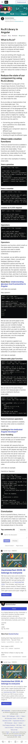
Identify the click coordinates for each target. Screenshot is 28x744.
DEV (8, 733)
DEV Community (6, 710)
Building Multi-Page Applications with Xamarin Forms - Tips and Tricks (12, 640)
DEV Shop (19, 725)
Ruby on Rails (17, 735)
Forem (7, 732)
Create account (21, 2)
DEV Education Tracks (10, 718)
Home (3, 716)
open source (16, 732)
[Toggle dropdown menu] (26, 551)
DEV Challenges (11, 716)
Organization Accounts (18, 720)
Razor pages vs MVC (10, 647)
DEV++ (18, 716)
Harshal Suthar (9, 18)
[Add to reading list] (16, 741)
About (15, 723)
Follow (14, 608)
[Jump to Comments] (10, 741)
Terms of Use (14, 729)
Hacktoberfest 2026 (9, 692)
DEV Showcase (8, 723)
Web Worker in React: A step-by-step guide (13, 654)
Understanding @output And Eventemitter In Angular (13, 284)
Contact (20, 723)
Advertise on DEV (7, 720)
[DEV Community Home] (6, 2)
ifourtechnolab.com (19, 21)
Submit (7, 541)
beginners (22, 35)
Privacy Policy (18, 727)
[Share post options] (25, 741)
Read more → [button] (6, 594)
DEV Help (20, 718)
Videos (23, 716)
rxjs (9, 35)
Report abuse (19, 545)
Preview (15, 541)
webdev (15, 35)
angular (4, 35)
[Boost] (22, 741)
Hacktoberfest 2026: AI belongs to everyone (13, 571)
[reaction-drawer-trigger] (4, 741)
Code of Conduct (9, 545)
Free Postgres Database (9, 725)
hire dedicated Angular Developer (11, 430)
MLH (24, 725)
